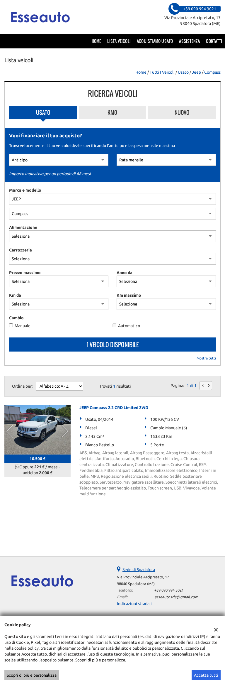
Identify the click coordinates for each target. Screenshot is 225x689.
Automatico (129, 325)
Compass (212, 72)
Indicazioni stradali (134, 603)
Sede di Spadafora (138, 569)
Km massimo (129, 295)
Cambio (16, 317)
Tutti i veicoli (162, 72)
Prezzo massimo (25, 272)
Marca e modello (25, 190)
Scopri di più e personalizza (32, 675)
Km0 (112, 112)
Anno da (124, 272)
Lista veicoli (119, 41)
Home (96, 41)
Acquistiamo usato (155, 41)
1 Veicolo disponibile (113, 344)
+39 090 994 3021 (169, 590)
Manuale (22, 325)
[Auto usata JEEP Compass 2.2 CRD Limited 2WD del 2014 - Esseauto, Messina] (37, 430)
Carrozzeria (20, 250)
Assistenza (189, 41)
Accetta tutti (206, 675)
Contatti (214, 41)
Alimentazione (23, 227)
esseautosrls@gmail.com (176, 597)
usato (183, 72)
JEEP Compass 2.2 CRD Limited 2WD (113, 407)
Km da (15, 295)
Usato (43, 112)
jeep (196, 72)
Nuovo (182, 112)
